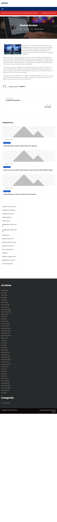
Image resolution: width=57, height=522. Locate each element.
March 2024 (4, 350)
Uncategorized (7, 142)
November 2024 (6, 331)
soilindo (4, 3)
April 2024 (4, 347)
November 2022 (5, 388)
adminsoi (22, 86)
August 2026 (4, 290)
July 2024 (4, 340)
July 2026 (4, 293)
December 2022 (6, 385)
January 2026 (5, 307)
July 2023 (3, 369)
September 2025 (6, 312)
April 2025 (4, 319)
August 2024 (4, 338)
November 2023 (5, 359)
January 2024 (5, 355)
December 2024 (6, 328)
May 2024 (4, 345)
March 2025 (4, 321)
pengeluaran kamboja (8, 210)
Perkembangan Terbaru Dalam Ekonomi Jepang (20, 146)
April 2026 (4, 300)
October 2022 (5, 390)
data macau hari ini (7, 249)
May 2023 (4, 374)
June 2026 (4, 295)
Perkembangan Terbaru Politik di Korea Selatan (19, 194)
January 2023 (5, 383)
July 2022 (3, 393)
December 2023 (6, 357)
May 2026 (4, 297)
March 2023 (4, 378)
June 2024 (4, 343)
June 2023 (4, 371)
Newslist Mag (43, 410)
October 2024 (5, 333)
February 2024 (5, 352)
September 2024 (6, 336)
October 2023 (5, 362)
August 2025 (4, 314)
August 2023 (4, 366)
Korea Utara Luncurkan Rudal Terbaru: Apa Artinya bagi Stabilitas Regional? (29, 170)
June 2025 (4, 316)
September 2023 (6, 364)
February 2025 (5, 324)
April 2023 (4, 376)
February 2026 (5, 305)
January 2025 (5, 326)
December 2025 (6, 309)
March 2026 (4, 302)
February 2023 (5, 381)
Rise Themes (53, 411)
